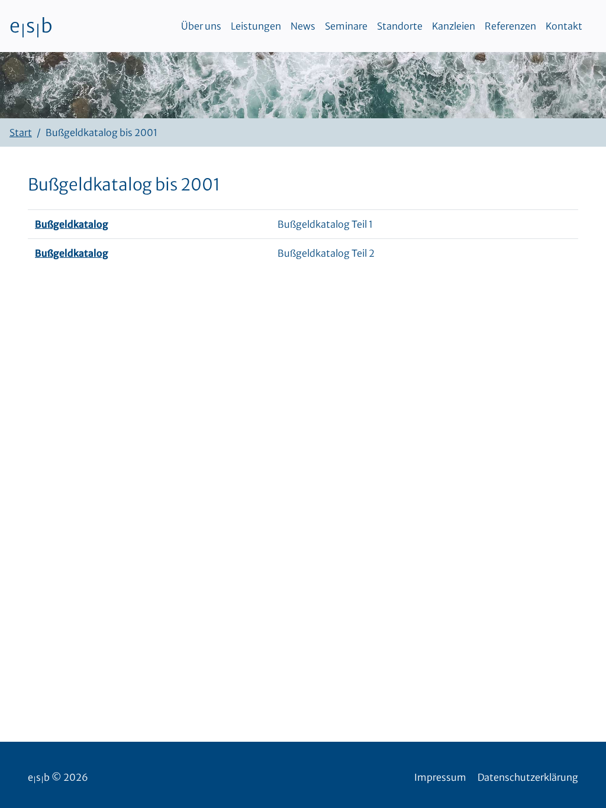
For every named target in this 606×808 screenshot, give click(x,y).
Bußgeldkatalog (71, 224)
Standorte (400, 26)
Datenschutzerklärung (528, 777)
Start (20, 132)
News (303, 26)
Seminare (346, 26)
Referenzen (510, 26)
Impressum (440, 777)
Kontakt (564, 26)
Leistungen (256, 26)
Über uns (201, 26)
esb (31, 26)
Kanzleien (453, 26)
